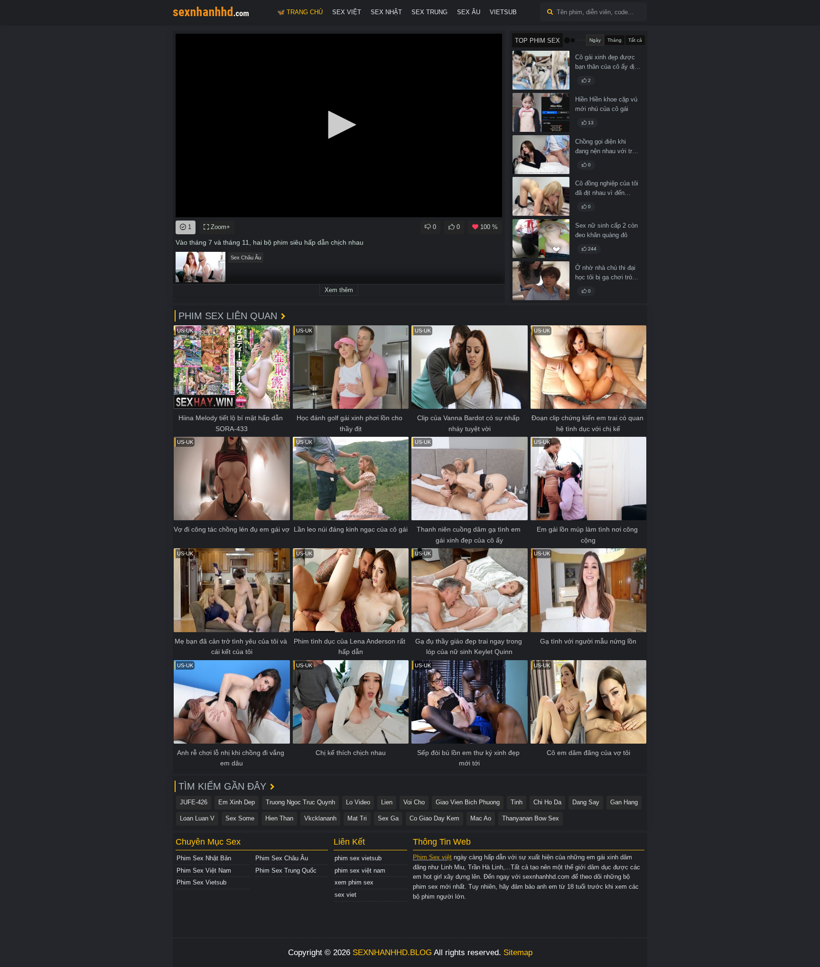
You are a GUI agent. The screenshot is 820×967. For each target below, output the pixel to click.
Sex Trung (429, 12)
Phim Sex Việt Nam (204, 870)
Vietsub (503, 12)
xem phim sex (354, 882)
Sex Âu (468, 12)
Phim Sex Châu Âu (281, 858)
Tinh (516, 802)
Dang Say (585, 802)
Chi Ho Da (547, 802)
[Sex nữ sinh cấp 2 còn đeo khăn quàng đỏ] (540, 238)
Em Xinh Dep (236, 802)
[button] (339, 125)
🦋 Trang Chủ (300, 12)
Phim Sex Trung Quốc (286, 870)
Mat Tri (357, 818)
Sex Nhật (386, 12)
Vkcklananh (320, 818)
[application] (339, 125)
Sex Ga (388, 818)
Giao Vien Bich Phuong (468, 802)
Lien (386, 802)
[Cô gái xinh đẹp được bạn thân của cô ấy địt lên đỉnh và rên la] (540, 70)
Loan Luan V (197, 818)
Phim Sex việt (432, 857)
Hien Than (279, 818)
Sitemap (517, 952)
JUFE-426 (193, 802)
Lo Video (358, 802)
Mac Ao (480, 818)
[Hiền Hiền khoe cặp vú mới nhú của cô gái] (540, 112)
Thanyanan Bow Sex (530, 818)
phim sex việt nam (360, 870)
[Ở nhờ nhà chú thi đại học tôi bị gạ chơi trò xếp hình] (540, 280)
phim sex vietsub (358, 858)
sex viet (345, 894)
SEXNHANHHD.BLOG (392, 952)
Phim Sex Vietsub (201, 882)
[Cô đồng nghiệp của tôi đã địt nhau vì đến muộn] (540, 196)
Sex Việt (346, 12)
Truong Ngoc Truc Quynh (300, 802)
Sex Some (239, 818)
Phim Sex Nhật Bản (204, 858)
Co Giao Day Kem (434, 818)
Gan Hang (624, 802)
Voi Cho (414, 802)
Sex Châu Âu (246, 257)
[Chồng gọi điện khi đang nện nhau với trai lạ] (540, 154)
